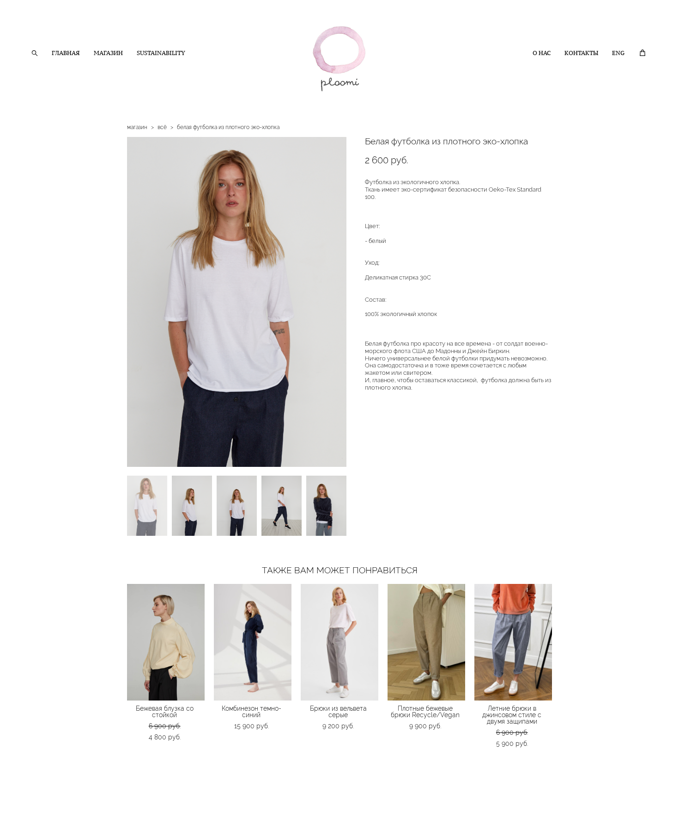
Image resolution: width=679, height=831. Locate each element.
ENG (618, 53)
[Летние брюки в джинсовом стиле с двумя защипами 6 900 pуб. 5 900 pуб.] (513, 642)
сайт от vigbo (48, 809)
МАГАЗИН (108, 53)
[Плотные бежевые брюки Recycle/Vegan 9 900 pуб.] (426, 642)
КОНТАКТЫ (581, 53)
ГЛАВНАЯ (66, 53)
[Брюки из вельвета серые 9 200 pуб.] (339, 642)
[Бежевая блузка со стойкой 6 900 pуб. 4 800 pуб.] (166, 642)
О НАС (542, 53)
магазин (137, 127)
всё (162, 127)
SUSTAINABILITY (161, 53)
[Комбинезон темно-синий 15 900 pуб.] (252, 642)
